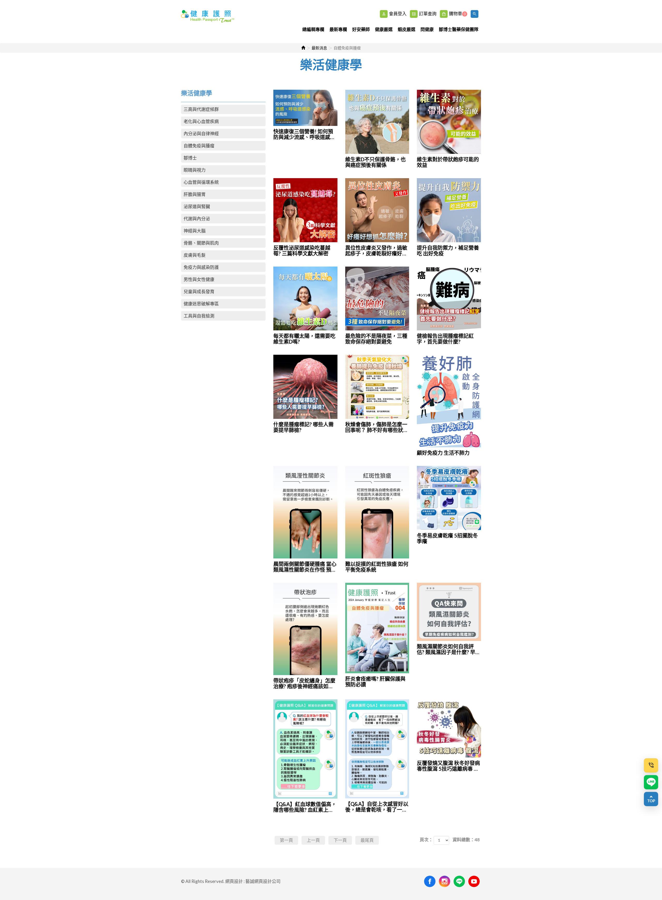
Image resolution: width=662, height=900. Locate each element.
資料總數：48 (466, 839)
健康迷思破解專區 (201, 303)
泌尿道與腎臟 (197, 206)
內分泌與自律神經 (201, 133)
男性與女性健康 (199, 279)
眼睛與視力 (195, 170)
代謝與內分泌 (197, 218)
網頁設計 (234, 881)
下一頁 (340, 840)
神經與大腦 (195, 230)
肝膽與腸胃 (195, 194)
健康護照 (208, 21)
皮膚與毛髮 (195, 255)
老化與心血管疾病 (201, 121)
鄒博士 (190, 158)
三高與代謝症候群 (201, 109)
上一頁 (313, 840)
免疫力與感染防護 (201, 267)
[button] (475, 14)
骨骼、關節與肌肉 (201, 243)
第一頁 (286, 840)
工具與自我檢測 (199, 316)
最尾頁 (367, 840)
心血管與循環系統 (201, 182)
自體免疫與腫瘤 (199, 145)
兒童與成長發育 (199, 291)
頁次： (426, 839)
